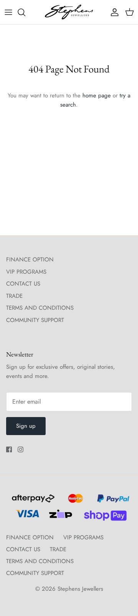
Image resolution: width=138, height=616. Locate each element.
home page (96, 95)
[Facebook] (9, 449)
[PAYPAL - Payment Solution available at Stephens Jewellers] (111, 502)
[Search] (25, 12)
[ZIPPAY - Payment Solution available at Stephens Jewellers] (59, 517)
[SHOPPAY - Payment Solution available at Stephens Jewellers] (102, 517)
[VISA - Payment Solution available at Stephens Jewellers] (26, 517)
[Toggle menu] (8, 12)
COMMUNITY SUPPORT (35, 320)
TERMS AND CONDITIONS (40, 308)
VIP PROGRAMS (26, 272)
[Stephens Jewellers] (69, 12)
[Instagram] (20, 449)
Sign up (26, 426)
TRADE (14, 296)
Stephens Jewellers (80, 589)
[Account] (112, 12)
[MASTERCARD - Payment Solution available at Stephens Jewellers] (74, 502)
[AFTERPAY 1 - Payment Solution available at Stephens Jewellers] (32, 502)
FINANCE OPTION (30, 259)
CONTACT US (23, 283)
